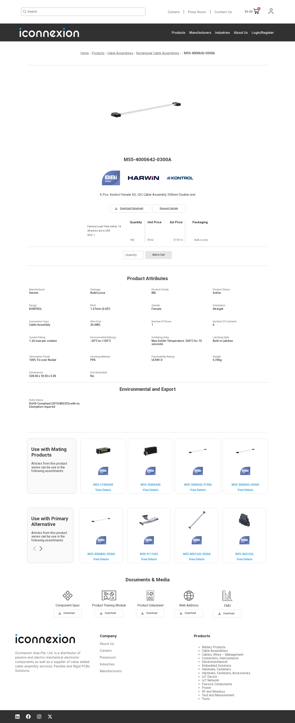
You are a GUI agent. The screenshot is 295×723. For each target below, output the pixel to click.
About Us (241, 33)
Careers (174, 12)
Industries (222, 33)
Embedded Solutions (216, 666)
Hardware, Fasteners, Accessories (226, 673)
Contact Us (223, 12)
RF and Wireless (213, 691)
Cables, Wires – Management (222, 654)
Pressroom (108, 657)
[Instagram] (39, 716)
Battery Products (214, 647)
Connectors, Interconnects (220, 658)
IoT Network (210, 680)
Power (206, 688)
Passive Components (217, 684)
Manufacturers (200, 33)
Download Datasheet (131, 208)
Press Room (197, 12)
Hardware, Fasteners (216, 669)
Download (69, 613)
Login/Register (263, 33)
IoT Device (209, 677)
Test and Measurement (218, 695)
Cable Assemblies (215, 651)
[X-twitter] (50, 716)
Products (178, 33)
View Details (103, 490)
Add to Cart (158, 254)
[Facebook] (28, 716)
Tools (206, 699)
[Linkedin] (17, 716)
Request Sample (169, 208)
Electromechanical (214, 662)
